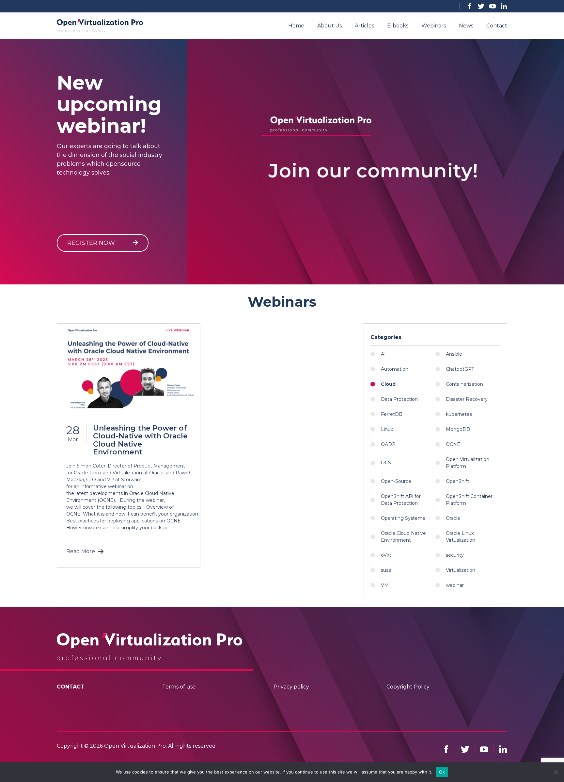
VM (385, 585)
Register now (92, 242)
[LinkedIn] (504, 6)
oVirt (386, 555)
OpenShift (457, 481)
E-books (397, 26)
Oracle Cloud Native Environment (403, 536)
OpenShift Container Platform (469, 499)
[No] (556, 772)
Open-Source (396, 481)
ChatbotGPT (460, 369)
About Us (329, 26)
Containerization (464, 384)
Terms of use (179, 687)
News (466, 26)
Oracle (453, 518)
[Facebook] (469, 6)
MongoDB (458, 429)
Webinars (433, 26)
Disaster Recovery (467, 399)
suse (386, 570)
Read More (80, 551)
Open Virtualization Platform (467, 462)
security (455, 555)
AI (383, 354)
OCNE (453, 444)
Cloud (388, 384)
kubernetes (459, 414)
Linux (387, 429)
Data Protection (399, 399)
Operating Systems (403, 518)
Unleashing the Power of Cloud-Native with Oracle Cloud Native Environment (140, 440)
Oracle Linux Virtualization (460, 536)
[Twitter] (481, 6)
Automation (394, 369)
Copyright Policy (408, 687)
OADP (388, 444)
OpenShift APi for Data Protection (401, 499)
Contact (496, 26)
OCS (386, 463)
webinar (455, 585)
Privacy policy (291, 687)
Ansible (454, 354)
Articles (364, 26)
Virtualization (460, 570)
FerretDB (391, 414)
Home (296, 26)
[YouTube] (492, 6)
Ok (442, 771)
